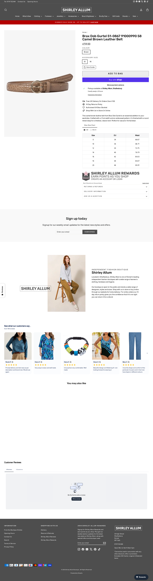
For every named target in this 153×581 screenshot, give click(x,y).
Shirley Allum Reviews (48, 537)
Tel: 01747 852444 (10, 1)
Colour (86, 48)
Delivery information (95, 191)
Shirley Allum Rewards (48, 540)
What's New (27, 16)
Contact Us (21, 1)
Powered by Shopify (76, 573)
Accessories (72, 16)
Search (6, 540)
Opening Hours (32, 1)
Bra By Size (103, 16)
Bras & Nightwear (88, 16)
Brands (125, 16)
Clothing (37, 16)
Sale (134, 16)
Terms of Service (10, 543)
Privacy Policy (9, 547)
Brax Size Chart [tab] (89, 125)
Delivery (44, 530)
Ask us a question (93, 196)
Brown (86, 52)
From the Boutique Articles (13, 530)
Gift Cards (115, 16)
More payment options (115, 85)
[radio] (86, 130)
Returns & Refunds (93, 186)
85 (85, 62)
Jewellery (60, 16)
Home (17, 16)
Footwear (48, 16)
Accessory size (90, 57)
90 (90, 62)
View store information (95, 95)
